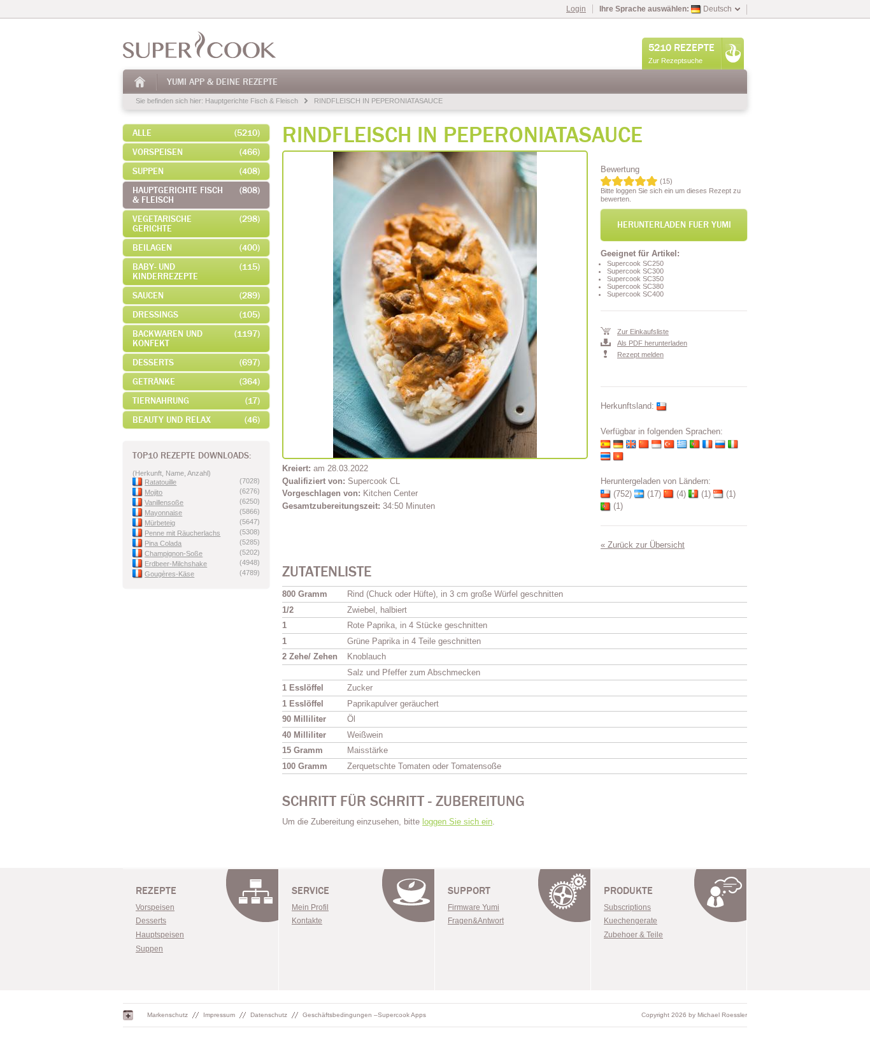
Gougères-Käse (169, 574)
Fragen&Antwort (476, 920)
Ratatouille (160, 482)
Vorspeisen (196, 152)
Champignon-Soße (174, 553)
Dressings (196, 314)
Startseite (140, 82)
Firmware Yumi (473, 907)
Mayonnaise (163, 512)
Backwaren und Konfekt (196, 338)
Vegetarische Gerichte (196, 223)
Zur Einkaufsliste (643, 331)
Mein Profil (310, 907)
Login (576, 8)
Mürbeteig (160, 523)
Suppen (196, 171)
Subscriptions (627, 907)
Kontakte (307, 920)
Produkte (628, 891)
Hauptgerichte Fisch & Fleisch (251, 101)
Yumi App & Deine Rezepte (222, 82)
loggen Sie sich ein (457, 821)
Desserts (196, 362)
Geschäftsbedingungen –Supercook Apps (364, 1014)
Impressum (219, 1014)
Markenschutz (167, 1014)
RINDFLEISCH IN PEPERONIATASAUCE (378, 101)
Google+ (128, 1015)
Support (469, 891)
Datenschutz (268, 1014)
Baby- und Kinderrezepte (196, 271)
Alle (196, 133)
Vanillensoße (164, 502)
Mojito (153, 492)
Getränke (196, 381)
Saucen (196, 295)
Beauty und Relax (196, 420)
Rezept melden (640, 354)
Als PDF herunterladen (652, 343)
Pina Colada (163, 543)
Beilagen (196, 248)
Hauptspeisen (160, 934)
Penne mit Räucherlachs (182, 533)
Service (310, 891)
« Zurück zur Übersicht (643, 545)
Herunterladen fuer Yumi (674, 225)
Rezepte (156, 891)
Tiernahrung (196, 401)
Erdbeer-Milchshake (176, 564)
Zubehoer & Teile (633, 934)
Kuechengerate (630, 920)
